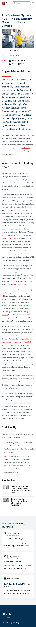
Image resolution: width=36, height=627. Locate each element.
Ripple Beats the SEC (13, 561)
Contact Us (7, 617)
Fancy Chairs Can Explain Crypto (18, 539)
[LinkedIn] (10, 614)
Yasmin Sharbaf (13, 50)
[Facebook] (4, 614)
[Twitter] (7, 614)
